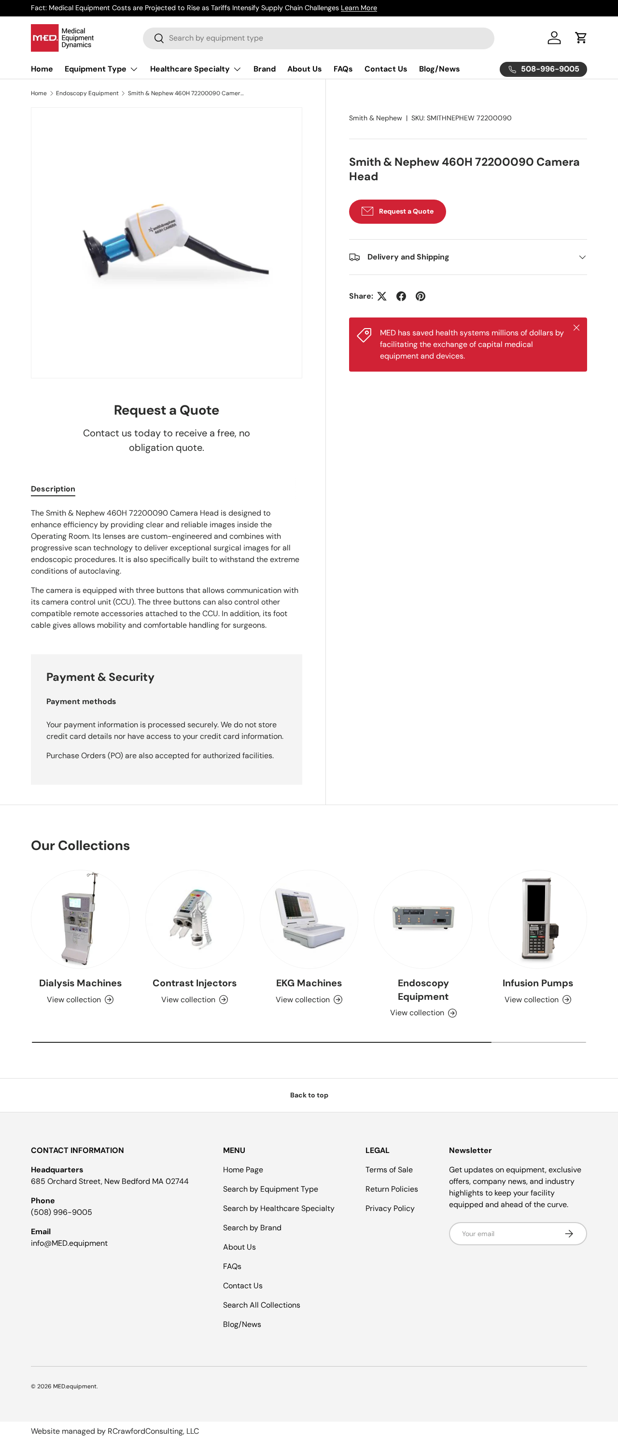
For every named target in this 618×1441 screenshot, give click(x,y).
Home (42, 69)
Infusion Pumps (538, 983)
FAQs (343, 69)
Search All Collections (261, 1305)
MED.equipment (75, 1386)
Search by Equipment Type (270, 1189)
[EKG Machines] (309, 919)
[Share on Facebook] (401, 296)
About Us (304, 69)
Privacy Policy (390, 1208)
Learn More (359, 7)
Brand (264, 69)
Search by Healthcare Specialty (279, 1208)
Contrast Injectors (195, 983)
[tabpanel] (166, 569)
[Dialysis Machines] (80, 919)
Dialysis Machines (80, 983)
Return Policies (391, 1189)
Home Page (243, 1170)
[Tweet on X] (382, 296)
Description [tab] (53, 489)
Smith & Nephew (375, 118)
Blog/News (439, 69)
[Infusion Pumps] (538, 919)
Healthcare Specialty (190, 69)
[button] (581, 37)
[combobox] (318, 38)
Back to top (309, 1095)
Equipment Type (95, 69)
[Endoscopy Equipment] (423, 919)
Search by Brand (252, 1228)
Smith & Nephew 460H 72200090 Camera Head (186, 93)
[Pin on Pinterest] (420, 296)
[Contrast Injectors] (195, 919)
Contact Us (386, 69)
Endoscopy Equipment (87, 93)
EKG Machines (309, 983)
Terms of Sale (389, 1170)
